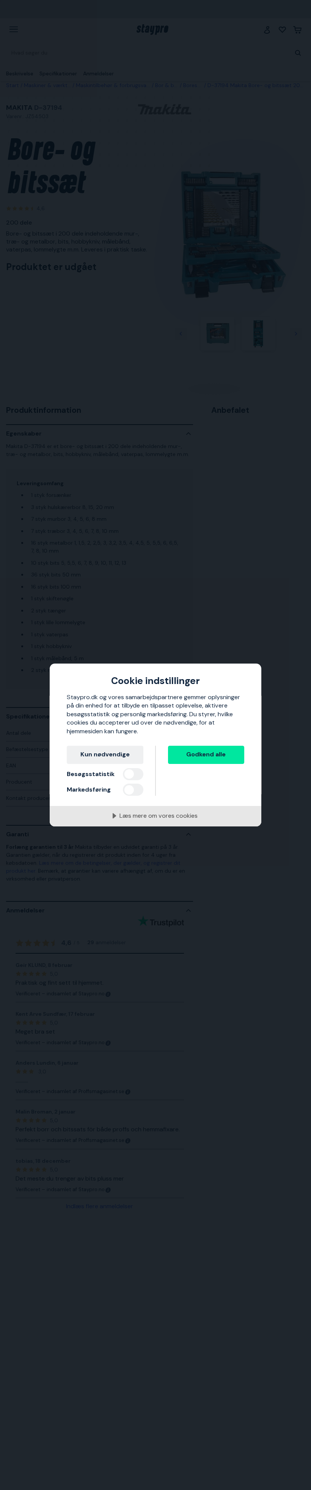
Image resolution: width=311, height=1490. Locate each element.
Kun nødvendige (105, 754)
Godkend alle (206, 754)
